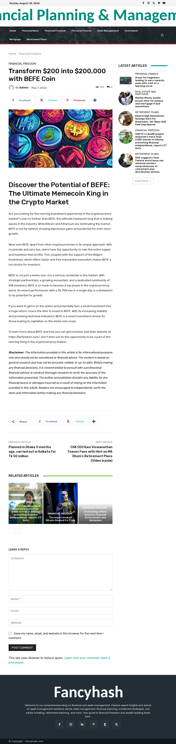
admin (24, 87)
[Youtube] (164, 3)
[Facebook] (143, 3)
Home (12, 54)
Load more (141, 181)
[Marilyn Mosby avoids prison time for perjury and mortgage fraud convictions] (125, 98)
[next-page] (18, 531)
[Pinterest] (94, 724)
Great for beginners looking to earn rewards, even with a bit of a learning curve (150, 82)
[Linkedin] (82, 724)
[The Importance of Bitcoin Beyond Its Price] (60, 503)
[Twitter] (153, 3)
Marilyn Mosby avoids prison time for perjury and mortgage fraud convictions (149, 102)
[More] (94, 100)
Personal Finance (146, 74)
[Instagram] (148, 3)
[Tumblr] (105, 724)
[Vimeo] (158, 3)
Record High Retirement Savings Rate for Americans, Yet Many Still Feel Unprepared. (150, 120)
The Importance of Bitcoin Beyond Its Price (60, 519)
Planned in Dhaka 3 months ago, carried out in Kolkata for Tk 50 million (32, 451)
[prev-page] (11, 531)
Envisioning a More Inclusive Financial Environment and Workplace (95, 516)
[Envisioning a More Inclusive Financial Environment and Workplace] (95, 503)
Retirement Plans (147, 112)
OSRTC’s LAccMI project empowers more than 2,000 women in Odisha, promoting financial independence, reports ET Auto (25, 513)
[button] (162, 35)
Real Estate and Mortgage (145, 93)
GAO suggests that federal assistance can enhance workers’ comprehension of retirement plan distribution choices (149, 164)
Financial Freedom (30, 54)
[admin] (12, 87)
